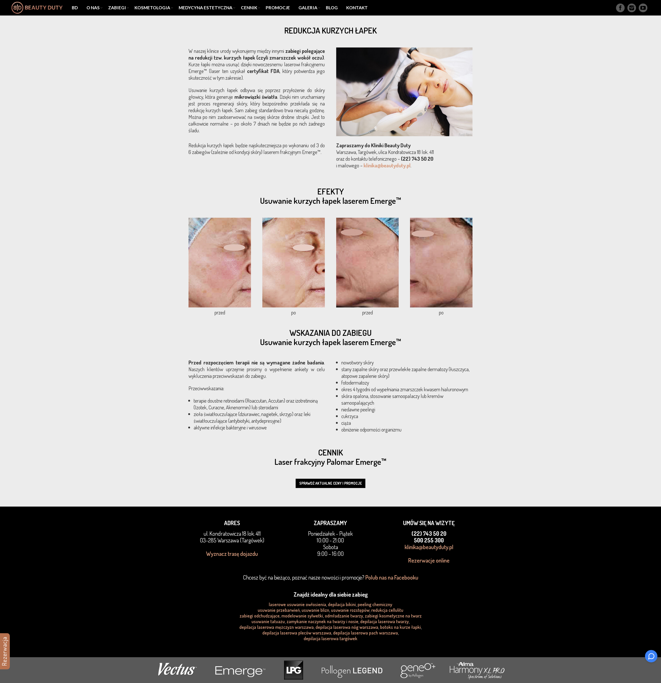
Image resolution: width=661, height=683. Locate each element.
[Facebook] (620, 8)
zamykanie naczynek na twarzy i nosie (322, 621)
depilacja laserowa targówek (330, 638)
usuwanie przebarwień (279, 610)
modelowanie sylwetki (302, 616)
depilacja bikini (342, 604)
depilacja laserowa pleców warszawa (296, 633)
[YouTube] (643, 8)
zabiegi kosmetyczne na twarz (393, 616)
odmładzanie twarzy (344, 616)
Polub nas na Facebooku (391, 577)
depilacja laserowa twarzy (384, 621)
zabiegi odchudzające (260, 616)
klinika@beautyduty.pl (387, 165)
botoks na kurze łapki (400, 627)
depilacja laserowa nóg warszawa (347, 627)
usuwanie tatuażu (268, 621)
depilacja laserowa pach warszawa (365, 633)
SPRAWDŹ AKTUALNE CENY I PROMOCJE (330, 483)
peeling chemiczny (375, 604)
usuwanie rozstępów (350, 610)
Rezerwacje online (429, 560)
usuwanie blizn (315, 610)
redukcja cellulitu (387, 610)
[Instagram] (631, 8)
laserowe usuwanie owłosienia (297, 604)
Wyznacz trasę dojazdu (232, 553)
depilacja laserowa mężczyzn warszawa (276, 627)
